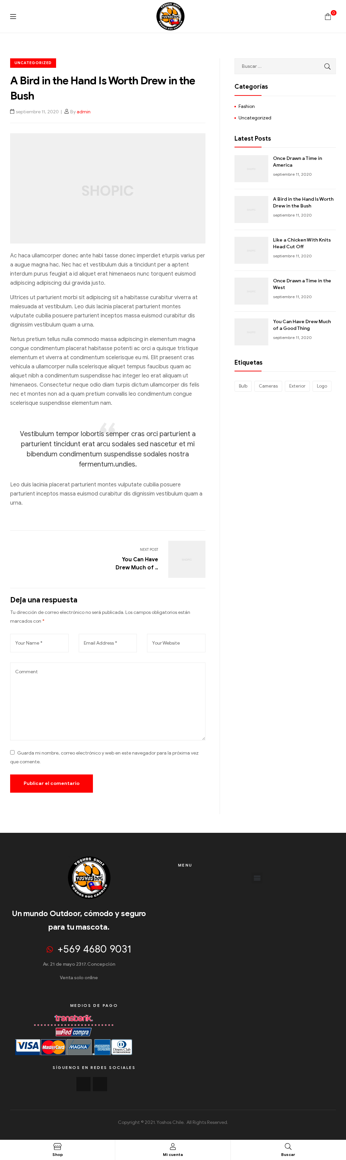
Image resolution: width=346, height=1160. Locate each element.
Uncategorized (33, 62)
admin (84, 112)
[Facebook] (83, 1084)
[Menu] (13, 16)
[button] (257, 877)
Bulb (243, 386)
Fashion (247, 106)
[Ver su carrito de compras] (328, 16)
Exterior (297, 386)
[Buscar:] (285, 66)
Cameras (268, 386)
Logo (322, 386)
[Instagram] (100, 1084)
